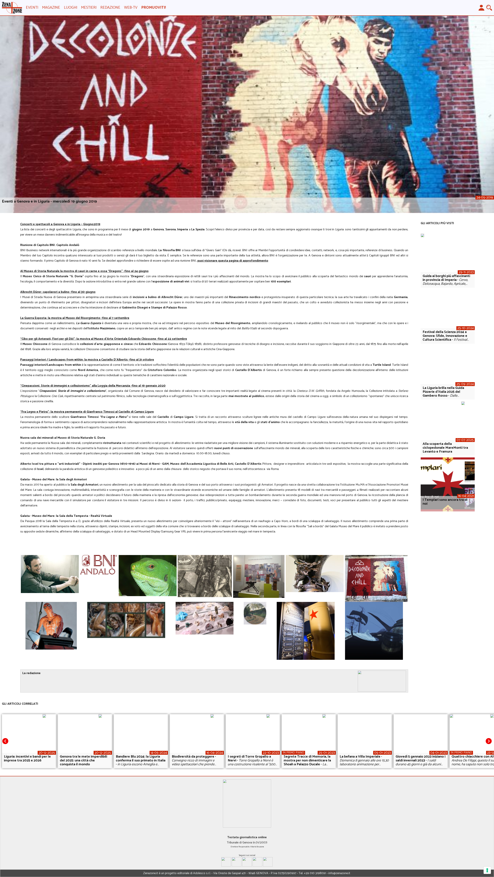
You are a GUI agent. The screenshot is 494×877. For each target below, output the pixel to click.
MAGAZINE (51, 7)
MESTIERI (88, 7)
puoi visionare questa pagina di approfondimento (232, 260)
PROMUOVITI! (153, 7)
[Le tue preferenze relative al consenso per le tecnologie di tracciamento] (487, 870)
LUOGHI (70, 7)
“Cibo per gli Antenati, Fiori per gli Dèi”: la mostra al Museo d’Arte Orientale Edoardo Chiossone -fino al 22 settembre (103, 338)
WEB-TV (130, 7)
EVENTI (32, 7)
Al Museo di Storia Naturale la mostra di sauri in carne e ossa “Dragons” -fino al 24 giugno (84, 271)
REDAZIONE (110, 7)
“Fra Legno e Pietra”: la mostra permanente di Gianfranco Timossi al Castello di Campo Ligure (87, 411)
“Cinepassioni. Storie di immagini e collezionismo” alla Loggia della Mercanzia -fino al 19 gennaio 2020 (93, 385)
